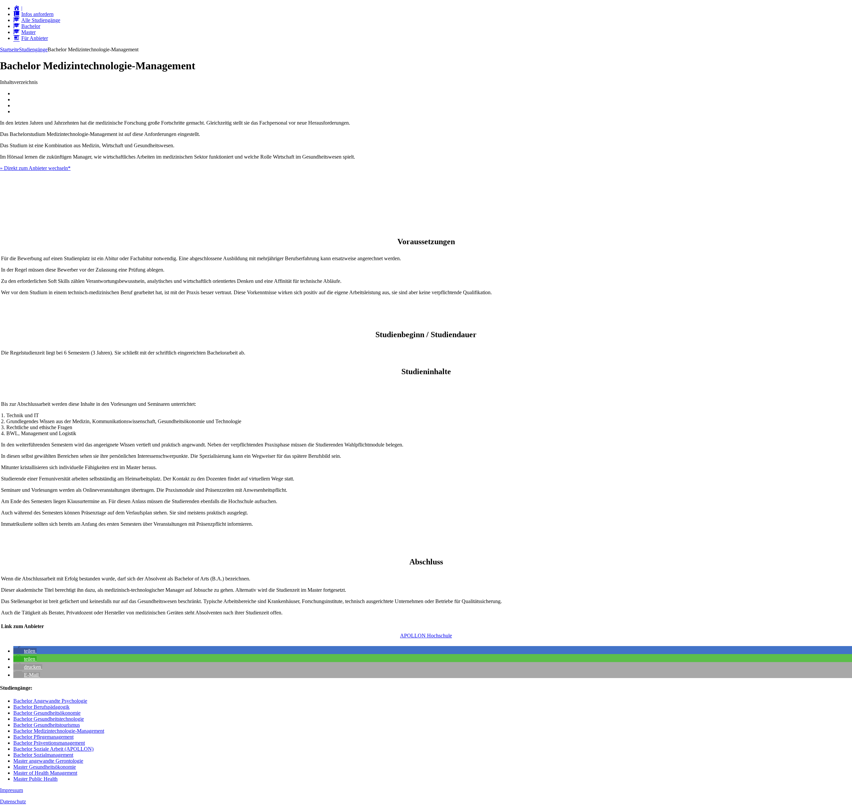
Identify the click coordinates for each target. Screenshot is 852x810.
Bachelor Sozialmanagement (43, 755)
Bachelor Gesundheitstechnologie (48, 719)
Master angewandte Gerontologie (48, 761)
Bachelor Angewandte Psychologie (50, 701)
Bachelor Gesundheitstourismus (46, 725)
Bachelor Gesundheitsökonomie (47, 713)
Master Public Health (35, 779)
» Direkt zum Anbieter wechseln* (35, 168)
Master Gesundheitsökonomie (44, 767)
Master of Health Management (45, 773)
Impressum (11, 790)
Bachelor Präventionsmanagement (49, 743)
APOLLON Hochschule (426, 635)
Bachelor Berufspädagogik (41, 707)
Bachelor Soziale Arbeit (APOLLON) (53, 749)
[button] (25, 651)
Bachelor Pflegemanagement (43, 737)
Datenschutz (13, 801)
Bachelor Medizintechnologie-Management (58, 731)
